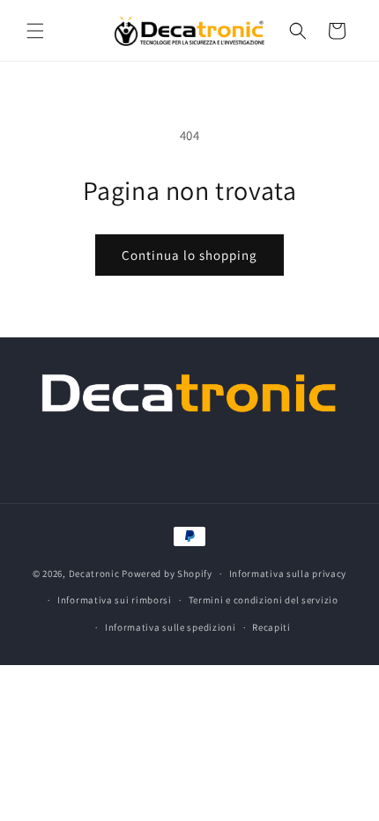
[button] (35, 30)
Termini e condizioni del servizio (263, 600)
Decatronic (94, 573)
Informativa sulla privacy (288, 573)
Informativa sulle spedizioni (170, 627)
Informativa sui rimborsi (114, 600)
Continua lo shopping (189, 255)
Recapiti (271, 627)
